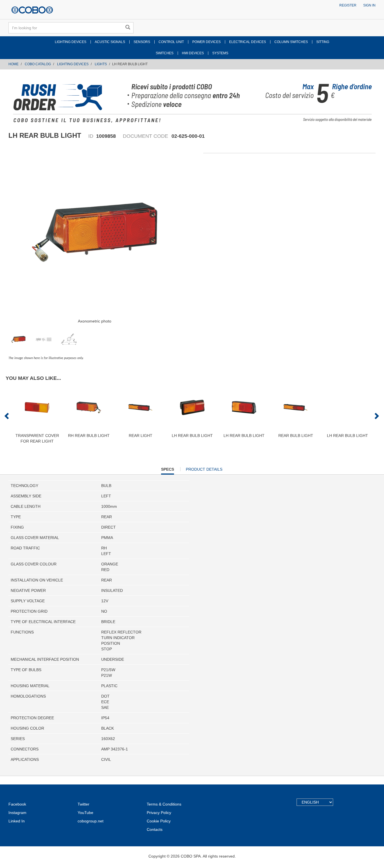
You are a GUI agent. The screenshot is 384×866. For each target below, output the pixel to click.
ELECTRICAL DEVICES (247, 42)
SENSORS (142, 42)
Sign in (369, 5)
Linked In (16, 821)
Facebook (17, 804)
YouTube (85, 812)
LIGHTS (101, 64)
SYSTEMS (220, 53)
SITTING (322, 42)
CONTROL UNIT (171, 42)
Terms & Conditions (164, 804)
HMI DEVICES (193, 53)
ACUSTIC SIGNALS (110, 42)
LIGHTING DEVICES (70, 42)
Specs (167, 471)
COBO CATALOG (38, 64)
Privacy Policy (159, 812)
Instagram (17, 812)
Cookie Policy (159, 821)
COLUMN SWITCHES (291, 42)
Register (347, 5)
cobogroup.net (90, 821)
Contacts (154, 829)
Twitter (83, 804)
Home (13, 64)
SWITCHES (164, 53)
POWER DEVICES (206, 42)
